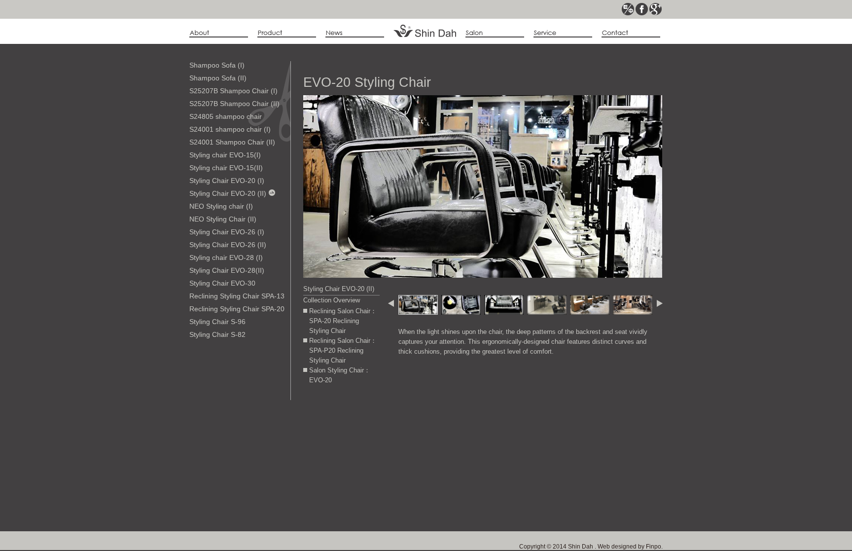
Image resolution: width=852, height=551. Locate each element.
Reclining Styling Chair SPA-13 (236, 296)
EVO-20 (320, 380)
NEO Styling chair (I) (221, 206)
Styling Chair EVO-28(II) (226, 270)
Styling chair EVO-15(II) (226, 168)
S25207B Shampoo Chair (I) (233, 91)
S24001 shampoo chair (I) (230, 129)
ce (628, 9)
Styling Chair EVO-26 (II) (227, 245)
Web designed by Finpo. (629, 546)
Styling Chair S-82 (217, 334)
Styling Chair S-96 (217, 322)
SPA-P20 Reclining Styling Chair (336, 355)
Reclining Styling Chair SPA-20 (236, 309)
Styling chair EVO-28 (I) (226, 257)
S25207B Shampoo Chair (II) (234, 104)
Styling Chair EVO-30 (222, 283)
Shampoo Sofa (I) (217, 65)
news (354, 33)
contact (631, 33)
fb (642, 9)
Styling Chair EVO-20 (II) (227, 193)
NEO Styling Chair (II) (222, 219)
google (655, 9)
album (494, 33)
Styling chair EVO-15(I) (225, 155)
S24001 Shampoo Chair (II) (232, 142)
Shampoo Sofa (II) (218, 78)
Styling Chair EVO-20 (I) (226, 180)
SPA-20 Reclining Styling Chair (334, 325)
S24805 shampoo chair (225, 116)
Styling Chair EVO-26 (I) (226, 232)
